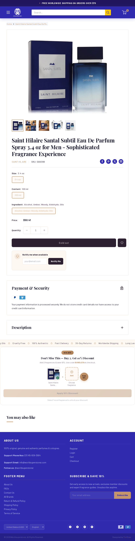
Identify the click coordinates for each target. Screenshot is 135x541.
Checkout (74, 461)
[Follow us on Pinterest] (92, 527)
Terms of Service (12, 513)
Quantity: (16, 230)
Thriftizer (127, 537)
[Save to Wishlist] (122, 243)
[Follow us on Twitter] (77, 527)
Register (74, 448)
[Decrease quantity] (26, 230)
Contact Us (9, 492)
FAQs (6, 488)
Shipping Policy (11, 505)
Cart (72, 457)
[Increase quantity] (44, 230)
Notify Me (56, 261)
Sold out (64, 242)
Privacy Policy (10, 509)
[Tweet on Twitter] (114, 161)
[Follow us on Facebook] (70, 527)
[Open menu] (8, 12)
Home (9, 24)
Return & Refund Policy (14, 501)
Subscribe (122, 495)
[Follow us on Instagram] (85, 527)
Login (72, 452)
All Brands (9, 496)
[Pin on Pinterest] (108, 161)
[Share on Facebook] (102, 161)
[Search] (108, 12)
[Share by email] (121, 161)
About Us (8, 484)
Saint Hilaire (19, 161)
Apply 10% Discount (67, 393)
